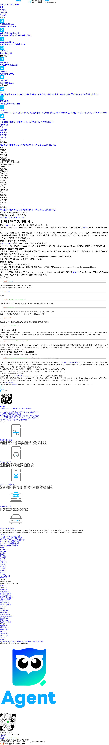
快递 (39, 145)
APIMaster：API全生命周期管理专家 (12, 540)
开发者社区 (3, 549)
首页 (1, 7)
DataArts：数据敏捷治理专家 (9, 542)
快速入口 (3, 572)
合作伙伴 (3, 135)
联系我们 (3, 585)
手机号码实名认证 (5, 595)
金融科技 (15, 408)
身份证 (16, 145)
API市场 (3, 10)
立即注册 (3, 736)
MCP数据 (2, 574)
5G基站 (10, 145)
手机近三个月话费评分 (7, 484)
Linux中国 (9, 382)
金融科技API (4, 633)
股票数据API (4, 620)
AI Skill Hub (5, 576)
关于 (1, 127)
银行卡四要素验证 (5, 593)
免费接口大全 (4, 629)
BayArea (3, 551)
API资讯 (2, 637)
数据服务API (4, 626)
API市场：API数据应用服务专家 (10, 536)
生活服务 (3, 408)
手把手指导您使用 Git (17, 218)
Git (15, 228)
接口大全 (22, 408)
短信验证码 (3, 589)
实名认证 (52, 145)
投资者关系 (4, 125)
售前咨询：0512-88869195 (9, 738)
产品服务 (3, 534)
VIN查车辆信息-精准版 (7, 528)
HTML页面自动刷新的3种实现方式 (10, 414)
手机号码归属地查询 (6, 616)
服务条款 (3, 566)
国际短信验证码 (5, 603)
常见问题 (3, 561)
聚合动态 (3, 132)
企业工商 (9, 408)
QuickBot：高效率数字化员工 (9, 544)
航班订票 (45, 145)
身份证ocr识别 (4, 601)
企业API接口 (4, 628)
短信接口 (3, 639)
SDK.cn (8, 225)
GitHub (85, 228)
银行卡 (30, 145)
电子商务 (28, 408)
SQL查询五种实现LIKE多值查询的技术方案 (13, 420)
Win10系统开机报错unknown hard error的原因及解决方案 (19, 418)
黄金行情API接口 (5, 622)
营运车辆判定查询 (5, 506)
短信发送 (3, 145)
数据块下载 (3, 578)
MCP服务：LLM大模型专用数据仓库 (11, 538)
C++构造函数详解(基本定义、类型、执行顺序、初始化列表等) (19, 416)
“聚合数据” (14, 384)
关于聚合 (3, 130)
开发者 (2, 547)
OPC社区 (3, 12)
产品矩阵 (3, 15)
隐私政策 (3, 568)
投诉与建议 (3, 563)
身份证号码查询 (5, 614)
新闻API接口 (4, 612)
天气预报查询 (4, 610)
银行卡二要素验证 (5, 605)
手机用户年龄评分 (5, 462)
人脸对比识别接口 (5, 599)
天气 (35, 145)
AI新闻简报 (23, 145)
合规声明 (3, 570)
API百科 (3, 137)
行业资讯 (3, 218)
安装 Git (76, 272)
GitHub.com (7, 243)
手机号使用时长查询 (6, 597)
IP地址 (2, 608)
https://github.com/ (70, 362)
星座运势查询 (4, 618)
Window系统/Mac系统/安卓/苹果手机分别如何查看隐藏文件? (19, 412)
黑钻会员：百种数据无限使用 (9, 546)
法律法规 (3, 564)
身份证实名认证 (5, 591)
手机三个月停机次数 (6, 440)
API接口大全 (4, 635)
